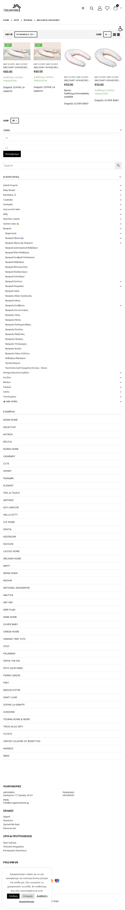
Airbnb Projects (10, 185)
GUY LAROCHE (11, 507)
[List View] (118, 34)
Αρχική (6, 816)
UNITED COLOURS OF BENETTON (21, 741)
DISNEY (7, 470)
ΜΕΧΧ (6, 755)
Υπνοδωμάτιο (9, 396)
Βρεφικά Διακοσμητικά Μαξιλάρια (21, 247)
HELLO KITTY (10, 514)
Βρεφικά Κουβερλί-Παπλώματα (20, 257)
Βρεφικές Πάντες (13, 319)
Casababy (8, 199)
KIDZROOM (9, 536)
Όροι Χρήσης (9, 842)
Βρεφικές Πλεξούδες (15, 334)
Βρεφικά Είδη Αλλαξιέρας (17, 252)
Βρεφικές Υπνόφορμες (16, 344)
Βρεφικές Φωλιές (13, 348)
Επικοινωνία (9, 828)
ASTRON (8, 434)
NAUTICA (8, 595)
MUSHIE (7, 580)
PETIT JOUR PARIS (13, 668)
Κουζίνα (7, 377)
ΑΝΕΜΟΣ (8, 748)
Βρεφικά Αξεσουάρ (14, 238)
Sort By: (9, 34)
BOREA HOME (10, 448)
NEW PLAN (9, 609)
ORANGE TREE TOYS (14, 638)
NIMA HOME (10, 616)
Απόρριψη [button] (28, 896)
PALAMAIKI (9, 653)
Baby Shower (9, 64)
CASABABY (9, 456)
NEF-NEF (8, 602)
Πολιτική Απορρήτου (13, 846)
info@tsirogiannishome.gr (16, 802)
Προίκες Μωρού (12, 363)
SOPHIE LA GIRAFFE (14, 704)
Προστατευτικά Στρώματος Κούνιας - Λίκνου (26, 368)
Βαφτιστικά (10, 233)
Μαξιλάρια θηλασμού (15, 358)
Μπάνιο (7, 382)
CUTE (6, 463)
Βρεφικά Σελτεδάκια (14, 276)
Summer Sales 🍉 (11, 223)
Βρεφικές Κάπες (12, 300)
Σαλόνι (6, 391)
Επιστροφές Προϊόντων (15, 850)
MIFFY (6, 565)
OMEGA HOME (11, 631)
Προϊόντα (8, 820)
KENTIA (7, 529)
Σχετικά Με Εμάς (11, 824)
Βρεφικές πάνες (12, 315)
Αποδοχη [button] (13, 896)
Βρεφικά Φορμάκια (14, 286)
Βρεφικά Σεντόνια (13, 281)
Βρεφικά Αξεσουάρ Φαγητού (19, 243)
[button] (121, 28)
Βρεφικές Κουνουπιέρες (16, 310)
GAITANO (8, 500)
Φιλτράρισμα (12, 154)
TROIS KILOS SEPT (13, 726)
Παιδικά (7, 387)
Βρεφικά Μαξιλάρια (14, 262)
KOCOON (8, 543)
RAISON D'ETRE (11, 690)
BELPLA (7, 441)
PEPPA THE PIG (11, 660)
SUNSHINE (9, 711)
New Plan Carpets (11, 219)
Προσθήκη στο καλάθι (25, 47)
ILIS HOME (9, 522)
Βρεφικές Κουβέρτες (15, 305)
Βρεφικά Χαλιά (12, 291)
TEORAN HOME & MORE (16, 719)
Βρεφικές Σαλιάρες (14, 339)
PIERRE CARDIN (11, 675)
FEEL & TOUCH (11, 492)
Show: (99, 34)
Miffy (5, 214)
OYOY (6, 646)
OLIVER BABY (81, 103)
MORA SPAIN (10, 573)
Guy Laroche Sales (11, 209)
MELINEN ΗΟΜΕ (12, 558)
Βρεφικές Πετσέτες (14, 329)
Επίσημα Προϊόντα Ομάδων (16, 372)
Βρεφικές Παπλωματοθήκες (18, 324)
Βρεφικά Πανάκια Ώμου (16, 271)
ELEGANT (8, 485)
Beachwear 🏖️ (9, 194)
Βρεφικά (7, 228)
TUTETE (7, 733)
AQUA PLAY (9, 427)
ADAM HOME (10, 419)
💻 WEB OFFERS (10, 401)
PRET (6, 682)
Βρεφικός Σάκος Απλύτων (17, 353)
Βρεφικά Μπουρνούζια (16, 267)
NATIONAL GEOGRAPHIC (16, 587)
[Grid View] (114, 34)
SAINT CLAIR (10, 697)
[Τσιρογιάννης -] (12, 8)
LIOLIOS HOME (11, 551)
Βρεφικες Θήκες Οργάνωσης (18, 295)
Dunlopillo (8, 204)
